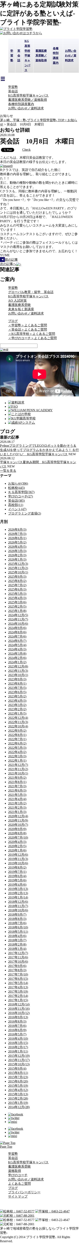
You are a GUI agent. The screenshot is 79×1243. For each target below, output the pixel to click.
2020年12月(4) (18, 816)
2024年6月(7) (17, 640)
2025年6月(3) (17, 589)
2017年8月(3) (17, 970)
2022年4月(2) (17, 752)
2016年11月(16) (19, 1008)
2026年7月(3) (17, 534)
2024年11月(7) (18, 619)
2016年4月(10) (18, 1038)
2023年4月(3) (17, 700)
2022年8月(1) (17, 735)
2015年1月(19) (18, 1102)
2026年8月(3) (17, 529)
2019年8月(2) (17, 867)
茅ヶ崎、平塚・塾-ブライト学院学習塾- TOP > (33, 120)
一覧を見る (8, 470)
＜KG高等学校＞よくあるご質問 (31, 334)
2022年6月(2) (17, 743)
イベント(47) (17, 509)
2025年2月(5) (17, 606)
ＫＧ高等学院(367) (21, 492)
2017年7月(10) (18, 974)
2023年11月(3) (18, 670)
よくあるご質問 (19, 1183)
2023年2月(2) (17, 709)
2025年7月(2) (17, 585)
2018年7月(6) (17, 923)
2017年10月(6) (18, 961)
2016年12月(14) (19, 1004)
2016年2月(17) (18, 1047)
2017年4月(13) (18, 987)
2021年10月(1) (18, 773)
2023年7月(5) (17, 688)
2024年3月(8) (17, 653)
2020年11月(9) (18, 820)
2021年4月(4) (17, 799)
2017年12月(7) (18, 953)
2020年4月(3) (17, 842)
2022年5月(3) (17, 747)
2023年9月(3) (17, 679)
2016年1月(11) (18, 1051)
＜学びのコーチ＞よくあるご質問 (32, 338)
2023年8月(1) (17, 683)
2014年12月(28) (19, 1107)
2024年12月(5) (18, 615)
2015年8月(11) (18, 1073)
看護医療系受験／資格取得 (27, 99)
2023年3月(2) (17, 705)
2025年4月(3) (17, 598)
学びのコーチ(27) (20, 496)
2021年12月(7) (18, 765)
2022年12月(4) (18, 717)
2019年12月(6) (18, 854)
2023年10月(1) (18, 675)
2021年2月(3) (17, 807)
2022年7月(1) (17, 739)
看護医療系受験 (19, 305)
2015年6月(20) (18, 1081)
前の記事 (11, 259)
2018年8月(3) (17, 919)
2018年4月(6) (17, 936)
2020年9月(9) (17, 829)
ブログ (13, 321)
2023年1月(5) (17, 713)
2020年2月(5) (17, 846)
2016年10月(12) (19, 1013)
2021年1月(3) (17, 812)
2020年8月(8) (17, 833)
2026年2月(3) (17, 555)
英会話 (13, 91)
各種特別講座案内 (21, 104)
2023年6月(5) (17, 692)
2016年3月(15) (18, 1043)
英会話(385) (16, 500)
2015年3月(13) (18, 1094)
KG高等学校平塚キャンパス (28, 95)
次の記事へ (8, 264)
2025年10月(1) (18, 572)
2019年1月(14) (18, 897)
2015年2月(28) (18, 1098)
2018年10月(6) (18, 910)
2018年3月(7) (17, 940)
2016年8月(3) (17, 1021)
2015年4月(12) (18, 1090)
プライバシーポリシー (24, 1192)
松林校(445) (16, 488)
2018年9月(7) (17, 914)
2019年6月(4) (17, 876)
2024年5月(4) (17, 645)
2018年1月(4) (17, 948)
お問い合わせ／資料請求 (26, 108)
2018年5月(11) (18, 931)
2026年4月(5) (17, 546)
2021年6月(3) (17, 790)
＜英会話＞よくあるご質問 (27, 329)
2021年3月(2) (17, 803)
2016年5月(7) (17, 1034)
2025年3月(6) (17, 602)
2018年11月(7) (18, 906)
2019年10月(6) (18, 863)
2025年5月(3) (17, 593)
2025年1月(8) (17, 611)
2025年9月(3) (17, 576)
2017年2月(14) (18, 996)
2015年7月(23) (18, 1077)
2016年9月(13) (18, 1017)
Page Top (6, 1146)
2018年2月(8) (17, 944)
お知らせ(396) (18, 483)
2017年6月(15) (18, 978)
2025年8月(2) (17, 581)
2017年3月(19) (18, 991)
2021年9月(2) (17, 777)
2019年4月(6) (17, 884)
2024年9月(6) (17, 628)
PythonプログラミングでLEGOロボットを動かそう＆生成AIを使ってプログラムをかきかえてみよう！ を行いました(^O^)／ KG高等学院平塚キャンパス (39, 450)
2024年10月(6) (18, 623)
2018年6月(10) (18, 927)
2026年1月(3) (17, 559)
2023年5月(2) (17, 696)
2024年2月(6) (17, 658)
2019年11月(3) (18, 859)
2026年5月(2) (17, 542)
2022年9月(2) (17, 730)
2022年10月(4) (18, 726)
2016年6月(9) (17, 1030)
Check (26, 149)
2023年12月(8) (18, 666)
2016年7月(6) (17, 1025)
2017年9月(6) (17, 966)
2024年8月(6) (17, 632)
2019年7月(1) (17, 871)
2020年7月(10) (18, 837)
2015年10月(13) (19, 1064)
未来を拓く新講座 (21, 309)
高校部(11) (15, 505)
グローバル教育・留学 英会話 (30, 292)
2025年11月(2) (18, 568)
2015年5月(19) (18, 1085)
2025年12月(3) (18, 563)
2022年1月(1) (17, 760)
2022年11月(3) (18, 722)
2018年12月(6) (18, 901)
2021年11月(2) (18, 769)
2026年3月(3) (17, 551)
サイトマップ (18, 1196)
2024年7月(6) (17, 636)
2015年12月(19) (19, 1055)
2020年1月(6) (17, 850)
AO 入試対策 (17, 300)
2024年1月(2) (17, 662)
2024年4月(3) (17, 649)
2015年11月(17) (19, 1060)
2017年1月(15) (18, 1000)
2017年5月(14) (18, 983)
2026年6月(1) (17, 538)
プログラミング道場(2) (24, 513)
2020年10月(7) (18, 824)
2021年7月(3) (17, 786)
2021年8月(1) (17, 782)
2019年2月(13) (18, 893)
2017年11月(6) (18, 957)
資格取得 (14, 1171)
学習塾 (13, 87)
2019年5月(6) (17, 880)
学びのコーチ (18, 1175)
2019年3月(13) (18, 889)
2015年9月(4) (17, 1068)
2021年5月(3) (17, 794)
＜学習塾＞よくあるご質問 (27, 325)
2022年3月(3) (17, 756)
